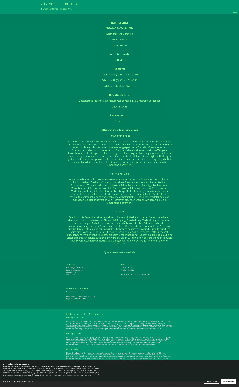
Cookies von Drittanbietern (24, 381)
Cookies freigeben (228, 381)
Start (235, 12)
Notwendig (8, 381)
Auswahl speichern (212, 381)
